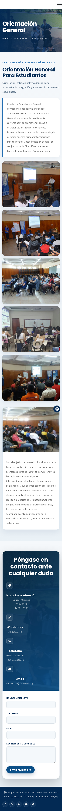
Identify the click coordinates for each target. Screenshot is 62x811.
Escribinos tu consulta (20, 743)
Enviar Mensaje (20, 770)
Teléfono (12, 713)
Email (9, 728)
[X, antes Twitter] (12, 804)
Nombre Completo (17, 698)
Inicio (5, 38)
